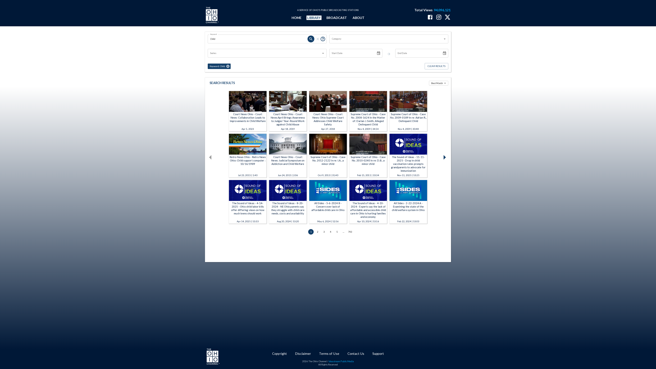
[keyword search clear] (317, 39)
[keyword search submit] (311, 39)
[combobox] (386, 39)
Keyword (213, 34)
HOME (297, 18)
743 (350, 231)
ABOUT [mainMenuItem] (358, 18)
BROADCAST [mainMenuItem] (336, 18)
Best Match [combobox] (437, 83)
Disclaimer (303, 353)
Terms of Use (329, 353)
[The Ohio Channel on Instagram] (439, 17)
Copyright (279, 353)
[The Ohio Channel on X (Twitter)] (447, 17)
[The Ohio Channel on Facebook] (430, 17)
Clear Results (436, 66)
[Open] (444, 39)
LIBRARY (314, 18)
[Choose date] (378, 53)
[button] (219, 66)
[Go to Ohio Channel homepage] (211, 15)
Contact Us (355, 353)
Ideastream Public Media (341, 361)
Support (378, 353)
